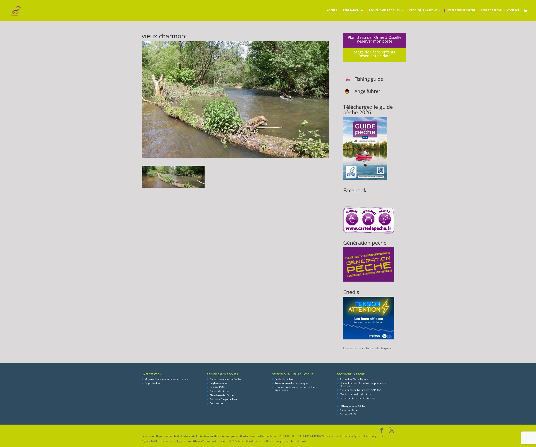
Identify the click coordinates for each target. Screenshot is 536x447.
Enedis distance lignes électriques (367, 348)
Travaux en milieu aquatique (291, 383)
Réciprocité (216, 403)
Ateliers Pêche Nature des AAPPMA (360, 390)
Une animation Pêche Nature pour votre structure (363, 384)
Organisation (152, 383)
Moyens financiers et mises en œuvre (166, 379)
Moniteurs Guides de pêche (356, 394)
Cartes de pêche (219, 391)
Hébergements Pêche (460, 10)
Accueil (332, 10)
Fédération (351, 10)
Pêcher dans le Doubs (384, 10)
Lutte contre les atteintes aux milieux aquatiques (296, 388)
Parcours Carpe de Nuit (223, 399)
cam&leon (194, 441)
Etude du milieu (284, 379)
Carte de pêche (491, 10)
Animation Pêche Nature (354, 379)
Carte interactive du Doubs (225, 379)
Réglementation (219, 383)
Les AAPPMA (217, 387)
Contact (513, 10)
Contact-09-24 (348, 414)
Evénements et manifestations (357, 398)
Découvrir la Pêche (423, 10)
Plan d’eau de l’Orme (222, 395)
